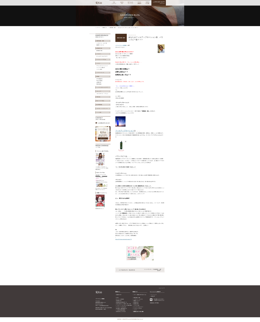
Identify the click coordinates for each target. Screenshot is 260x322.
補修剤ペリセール (100, 45)
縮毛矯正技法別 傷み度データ (121, 302)
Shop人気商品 (99, 80)
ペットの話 (98, 112)
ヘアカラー (98, 53)
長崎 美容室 (98, 84)
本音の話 (98, 96)
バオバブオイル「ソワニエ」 (102, 93)
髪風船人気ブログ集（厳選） (139, 311)
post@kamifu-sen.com (104, 305)
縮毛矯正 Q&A (118, 300)
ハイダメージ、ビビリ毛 (101, 43)
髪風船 (97, 76)
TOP (114, 2)
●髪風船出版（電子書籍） (154, 302)
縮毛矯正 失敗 (99, 50)
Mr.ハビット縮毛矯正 (120, 299)
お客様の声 (98, 82)
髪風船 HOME (118, 294)
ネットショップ (153, 294)
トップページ (97, 27)
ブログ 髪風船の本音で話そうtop (140, 294)
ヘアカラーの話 (136, 305)
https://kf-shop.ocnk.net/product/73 (123, 239)
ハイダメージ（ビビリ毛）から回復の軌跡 (124, 305)
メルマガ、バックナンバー (102, 108)
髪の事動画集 (99, 104)
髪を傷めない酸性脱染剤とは (121, 308)
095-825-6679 (159, 2)
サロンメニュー (103, 138)
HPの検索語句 (99, 78)
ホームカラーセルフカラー (102, 56)
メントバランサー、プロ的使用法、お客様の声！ (152, 270)
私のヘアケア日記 (100, 100)
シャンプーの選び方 (100, 67)
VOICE (139, 2)
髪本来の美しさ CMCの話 (121, 311)
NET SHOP (130, 2)
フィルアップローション (124, 131)
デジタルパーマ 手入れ (101, 59)
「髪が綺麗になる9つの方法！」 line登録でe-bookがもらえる (158, 300)
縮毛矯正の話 (99, 48)
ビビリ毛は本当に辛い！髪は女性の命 (127, 270)
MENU (147, 2)
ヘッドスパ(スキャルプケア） (102, 87)
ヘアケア (98, 63)
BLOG (121, 2)
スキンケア (98, 91)
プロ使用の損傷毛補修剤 (120, 309)
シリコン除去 (99, 69)
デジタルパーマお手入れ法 (121, 306)
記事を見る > (97, 169)
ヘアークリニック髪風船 (121, 45)
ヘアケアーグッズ (100, 72)
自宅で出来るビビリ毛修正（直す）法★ (123, 303)
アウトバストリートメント (102, 65)
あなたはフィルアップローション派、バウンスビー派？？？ (128, 27)
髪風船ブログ (105, 27)
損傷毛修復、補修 (113, 27)
